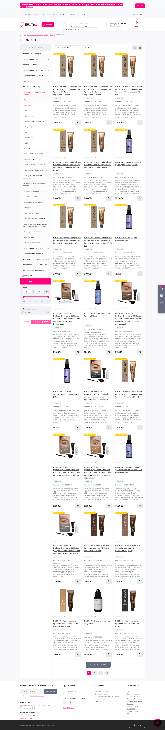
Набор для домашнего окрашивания (32, 177)
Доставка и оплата (30, 14)
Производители (132, 711)
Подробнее (54, 725)
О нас (43, 14)
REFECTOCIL (30, 137)
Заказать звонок (115, 26)
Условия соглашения (134, 701)
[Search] (65, 23)
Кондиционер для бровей (34, 165)
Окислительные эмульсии (34, 202)
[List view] (134, 47)
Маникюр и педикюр (31, 87)
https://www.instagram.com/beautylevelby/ (65, 702)
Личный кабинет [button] (137, 14)
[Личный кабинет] (161, 309)
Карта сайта (131, 709)
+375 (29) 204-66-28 (118, 24)
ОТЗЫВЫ (63, 14)
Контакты (130, 704)
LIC (26, 132)
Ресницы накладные (32, 213)
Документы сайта (133, 694)
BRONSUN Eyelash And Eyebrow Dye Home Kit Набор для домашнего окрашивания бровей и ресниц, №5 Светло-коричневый (97, 472)
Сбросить (26, 322)
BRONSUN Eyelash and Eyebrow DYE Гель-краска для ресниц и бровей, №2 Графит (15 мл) (98, 165)
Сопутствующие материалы (35, 218)
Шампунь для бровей (32, 243)
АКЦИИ (73, 14)
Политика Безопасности (37, 696)
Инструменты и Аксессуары (34, 259)
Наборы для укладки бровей (35, 191)
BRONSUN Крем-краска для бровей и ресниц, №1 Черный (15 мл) (128, 623)
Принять (137, 725)
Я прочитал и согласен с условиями (37, 697)
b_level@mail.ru (68, 708)
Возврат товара (132, 706)
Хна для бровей (30, 237)
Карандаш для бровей (33, 159)
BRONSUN (29, 105)
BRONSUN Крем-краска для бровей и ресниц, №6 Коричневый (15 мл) (127, 548)
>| (107, 673)
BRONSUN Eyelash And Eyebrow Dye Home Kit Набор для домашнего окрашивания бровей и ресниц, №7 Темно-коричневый (128, 318)
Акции (129, 714)
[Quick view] (79, 54)
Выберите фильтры (41, 322)
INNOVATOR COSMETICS (34, 121)
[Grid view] (140, 47)
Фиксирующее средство (33, 232)
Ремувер (27, 207)
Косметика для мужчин (32, 76)
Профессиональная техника (34, 265)
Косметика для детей (31, 248)
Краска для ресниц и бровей (35, 170)
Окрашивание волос (31, 65)
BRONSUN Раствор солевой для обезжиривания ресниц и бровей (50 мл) (128, 469)
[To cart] (78, 122)
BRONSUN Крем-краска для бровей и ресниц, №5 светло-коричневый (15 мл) (66, 623)
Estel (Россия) (30, 116)
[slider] (23, 296)
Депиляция (27, 276)
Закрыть (140, 6)
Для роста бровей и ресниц (35, 154)
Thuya (27, 148)
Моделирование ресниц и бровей (36, 35)
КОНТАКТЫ (53, 14)
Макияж (25, 81)
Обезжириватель (31, 197)
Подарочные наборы (31, 54)
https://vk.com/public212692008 (70, 702)
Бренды (82, 14)
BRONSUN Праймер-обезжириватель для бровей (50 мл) (66, 394)
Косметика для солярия (32, 254)
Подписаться (50, 691)
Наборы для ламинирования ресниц (35, 184)
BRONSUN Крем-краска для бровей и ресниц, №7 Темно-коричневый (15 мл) (97, 548)
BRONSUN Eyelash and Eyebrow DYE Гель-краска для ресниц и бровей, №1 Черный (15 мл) (129, 394)
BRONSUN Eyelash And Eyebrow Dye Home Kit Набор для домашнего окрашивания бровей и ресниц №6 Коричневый (66, 318)
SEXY (27, 143)
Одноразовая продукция (33, 270)
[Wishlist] (79, 59)
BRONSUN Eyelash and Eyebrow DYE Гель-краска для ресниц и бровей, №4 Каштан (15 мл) (67, 240)
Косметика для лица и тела (34, 70)
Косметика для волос (31, 59)
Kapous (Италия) (31, 127)
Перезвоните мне (26, 718)
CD (26, 111)
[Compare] (79, 63)
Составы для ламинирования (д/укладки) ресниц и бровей (35, 225)
